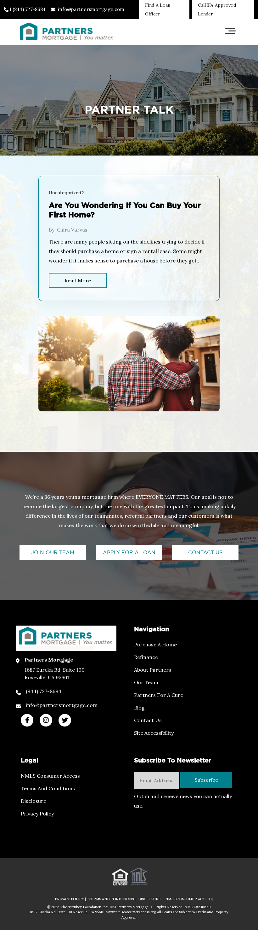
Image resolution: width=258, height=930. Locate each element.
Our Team (146, 682)
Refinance (146, 657)
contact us (205, 552)
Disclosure (33, 801)
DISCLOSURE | (150, 899)
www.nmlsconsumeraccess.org (131, 912)
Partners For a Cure (158, 695)
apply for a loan (129, 552)
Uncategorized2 (66, 193)
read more (77, 280)
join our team (52, 552)
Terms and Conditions (48, 788)
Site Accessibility (154, 733)
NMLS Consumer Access (50, 776)
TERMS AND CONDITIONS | (112, 899)
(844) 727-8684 (43, 691)
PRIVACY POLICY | (70, 899)
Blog (139, 707)
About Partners (152, 670)
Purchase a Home (155, 644)
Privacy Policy (37, 813)
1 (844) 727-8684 (27, 9)
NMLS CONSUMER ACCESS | (189, 899)
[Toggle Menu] (230, 31)
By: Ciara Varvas (68, 230)
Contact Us (148, 720)
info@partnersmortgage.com (91, 9)
